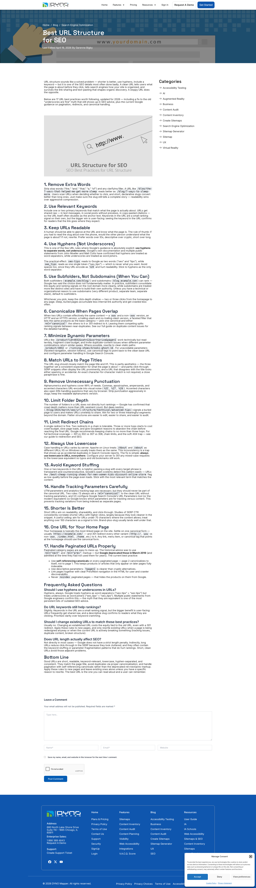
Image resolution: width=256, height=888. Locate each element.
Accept (197, 876)
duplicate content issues (130, 326)
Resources (147, 4)
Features (117, 4)
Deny (219, 876)
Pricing (133, 4)
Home (104, 4)
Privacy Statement (225, 883)
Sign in (164, 4)
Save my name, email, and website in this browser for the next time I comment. (82, 757)
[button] (250, 856)
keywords (81, 210)
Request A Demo (56, 843)
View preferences (241, 876)
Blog (55, 25)
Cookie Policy (211, 883)
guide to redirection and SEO (65, 436)
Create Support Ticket (59, 852)
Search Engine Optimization (77, 25)
